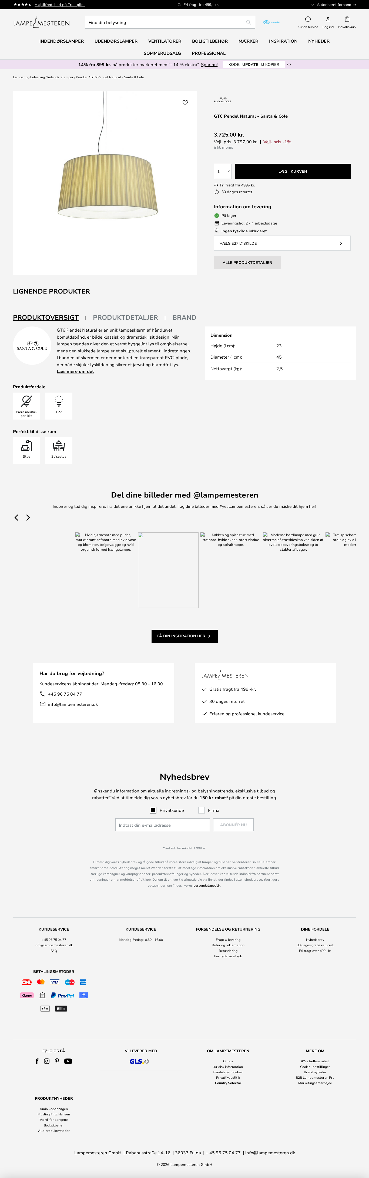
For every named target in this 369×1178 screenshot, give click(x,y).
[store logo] (41, 22)
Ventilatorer (164, 41)
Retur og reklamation (228, 945)
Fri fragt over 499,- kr (315, 950)
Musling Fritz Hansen (54, 1114)
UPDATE (254, 64)
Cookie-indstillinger (315, 1066)
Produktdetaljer (125, 317)
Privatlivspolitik (228, 1077)
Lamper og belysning (29, 77)
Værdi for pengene (54, 1119)
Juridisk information (228, 1066)
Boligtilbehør (54, 1125)
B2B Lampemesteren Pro (315, 1077)
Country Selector (228, 1083)
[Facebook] (37, 1061)
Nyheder (319, 41)
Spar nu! (209, 64)
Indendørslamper (60, 77)
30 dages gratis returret (315, 945)
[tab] (49, 317)
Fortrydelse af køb (228, 956)
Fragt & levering (228, 939)
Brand (184, 317)
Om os (228, 1061)
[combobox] (170, 22)
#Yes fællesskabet (315, 1061)
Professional (209, 53)
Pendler (82, 77)
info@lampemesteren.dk (73, 704)
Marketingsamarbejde (315, 1083)
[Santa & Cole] (236, 100)
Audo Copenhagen (54, 1108)
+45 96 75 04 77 (65, 694)
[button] (185, 102)
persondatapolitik (206, 885)
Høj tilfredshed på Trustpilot (60, 4)
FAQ (54, 950)
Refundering (228, 950)
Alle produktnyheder (54, 1130)
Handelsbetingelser (228, 1072)
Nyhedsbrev (315, 939)
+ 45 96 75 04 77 (53, 939)
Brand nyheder (315, 1072)
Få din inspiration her (181, 635)
